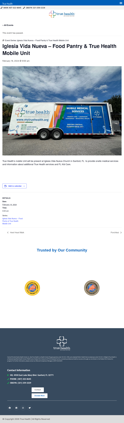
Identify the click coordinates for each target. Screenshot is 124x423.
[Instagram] (23, 407)
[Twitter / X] (29, 407)
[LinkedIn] (16, 407)
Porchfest (115, 232)
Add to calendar (15, 186)
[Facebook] (9, 407)
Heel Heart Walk (17, 232)
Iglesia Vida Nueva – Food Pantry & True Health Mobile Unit (12, 221)
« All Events (7, 25)
